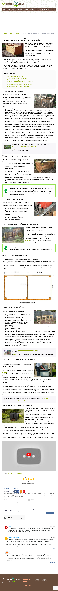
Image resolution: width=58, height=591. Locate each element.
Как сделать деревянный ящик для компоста (20, 81)
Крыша (8, 9)
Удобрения (17, 33)
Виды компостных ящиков (15, 76)
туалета (4, 372)
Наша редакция (26, 583)
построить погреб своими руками (27, 350)
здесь (14, 149)
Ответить (53, 534)
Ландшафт (32, 9)
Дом (4, 9)
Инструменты (39, 9)
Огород (13, 9)
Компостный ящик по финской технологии (19, 84)
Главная (5, 33)
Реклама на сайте (27, 585)
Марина (10, 473)
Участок (26, 9)
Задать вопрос (26, 579)
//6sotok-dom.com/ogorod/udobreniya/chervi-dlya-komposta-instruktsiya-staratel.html (26, 399)
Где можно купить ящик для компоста (18, 86)
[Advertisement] (29, 22)
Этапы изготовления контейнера (20, 83)
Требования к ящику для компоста (17, 78)
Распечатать (18, 473)
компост (27, 240)
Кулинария (46, 9)
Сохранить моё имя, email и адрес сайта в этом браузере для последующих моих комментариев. (27, 509)
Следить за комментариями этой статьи (13, 511)
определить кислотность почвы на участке (24, 146)
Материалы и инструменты (15, 80)
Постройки (19, 9)
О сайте (25, 581)
